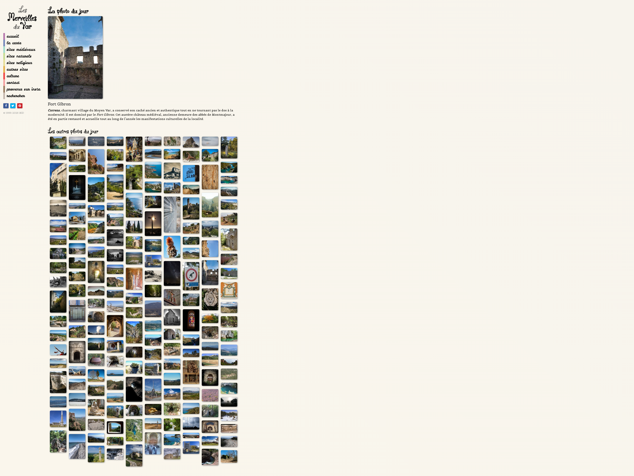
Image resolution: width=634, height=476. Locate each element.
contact (13, 82)
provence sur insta (23, 89)
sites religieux (19, 62)
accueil (13, 36)
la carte (14, 43)
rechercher (16, 95)
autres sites (17, 69)
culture (13, 76)
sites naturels (19, 56)
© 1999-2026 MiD (13, 112)
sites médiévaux (21, 49)
